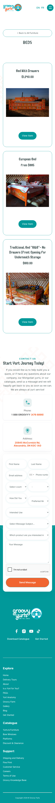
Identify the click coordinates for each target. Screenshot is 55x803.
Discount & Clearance (13, 743)
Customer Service (11, 767)
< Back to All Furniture (27, 33)
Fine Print (7, 762)
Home (6, 675)
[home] (12, 7)
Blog (5, 711)
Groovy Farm (9, 702)
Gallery (6, 706)
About (6, 684)
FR (42, 7)
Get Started (41, 639)
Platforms (7, 739)
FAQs (5, 693)
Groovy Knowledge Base (14, 780)
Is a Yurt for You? (11, 688)
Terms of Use (9, 776)
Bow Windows (9, 734)
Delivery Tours (10, 680)
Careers (6, 771)
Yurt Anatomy (9, 697)
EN (38, 7)
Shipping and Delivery (13, 758)
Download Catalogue (18, 639)
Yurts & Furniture (11, 730)
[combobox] (31, 474)
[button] (50, 7)
